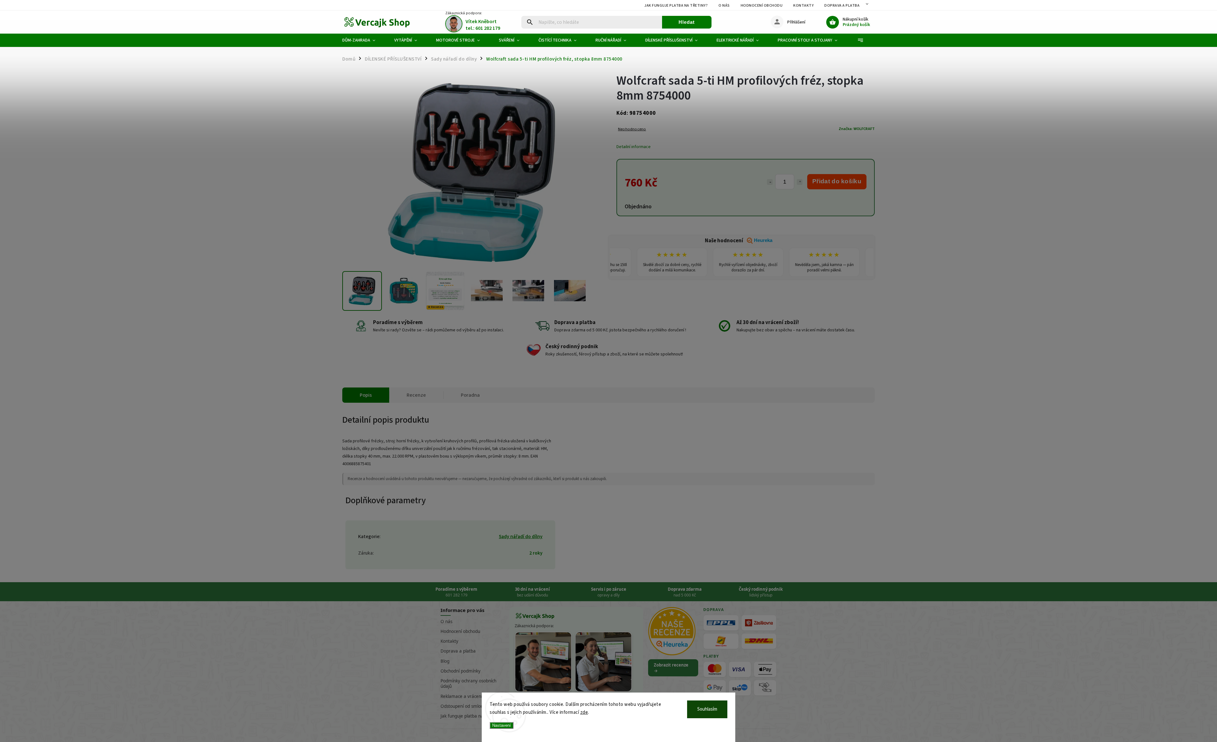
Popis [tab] (366, 395)
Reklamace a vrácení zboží (467, 696)
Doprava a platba (842, 5)
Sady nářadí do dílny (521, 536)
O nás (724, 5)
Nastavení (501, 725)
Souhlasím (707, 709)
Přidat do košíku (836, 181)
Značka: (857, 129)
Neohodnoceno (632, 129)
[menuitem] (363, 40)
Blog (445, 661)
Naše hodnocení (738, 240)
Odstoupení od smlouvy (464, 706)
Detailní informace (633, 147)
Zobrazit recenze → (671, 668)
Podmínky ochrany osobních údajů (468, 683)
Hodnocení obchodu (762, 5)
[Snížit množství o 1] (770, 182)
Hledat (687, 22)
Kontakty (803, 5)
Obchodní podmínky (460, 671)
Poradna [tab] (470, 395)
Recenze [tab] (416, 395)
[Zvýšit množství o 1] (799, 182)
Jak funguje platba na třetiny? (676, 5)
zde (584, 712)
